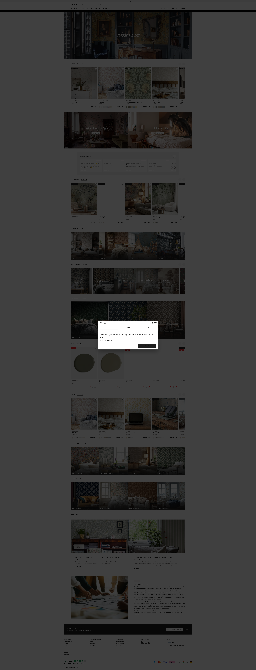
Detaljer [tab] (128, 327)
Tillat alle (147, 345)
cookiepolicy (109, 340)
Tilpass (127, 345)
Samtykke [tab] (108, 327)
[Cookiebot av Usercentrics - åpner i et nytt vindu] (151, 323)
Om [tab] (148, 327)
